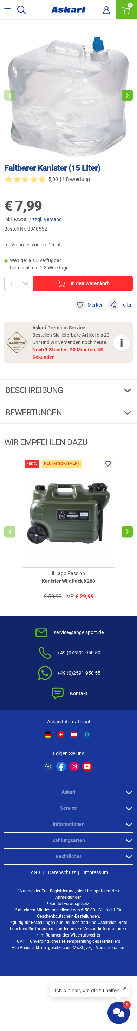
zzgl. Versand (47, 219)
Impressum (96, 872)
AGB (35, 872)
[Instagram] (74, 766)
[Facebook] (61, 766)
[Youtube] (87, 766)
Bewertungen (34, 413)
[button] (127, 95)
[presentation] (9, 532)
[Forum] (48, 766)
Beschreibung (35, 390)
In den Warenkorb (90, 283)
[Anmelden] (106, 10)
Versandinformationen (104, 928)
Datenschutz (62, 872)
